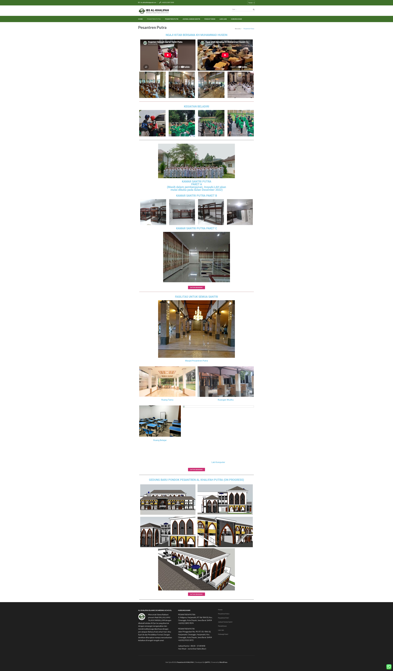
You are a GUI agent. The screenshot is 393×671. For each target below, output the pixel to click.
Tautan (250, 2)
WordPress (223, 662)
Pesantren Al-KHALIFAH (185, 662)
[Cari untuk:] (242, 9)
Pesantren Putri (171, 19)
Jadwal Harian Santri (191, 19)
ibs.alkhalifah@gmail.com (148, 2)
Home (140, 19)
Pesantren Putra (154, 19)
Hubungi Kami (236, 19)
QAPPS (207, 662)
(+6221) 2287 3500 (168, 2)
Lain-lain (223, 19)
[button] (196, 287)
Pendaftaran (209, 19)
